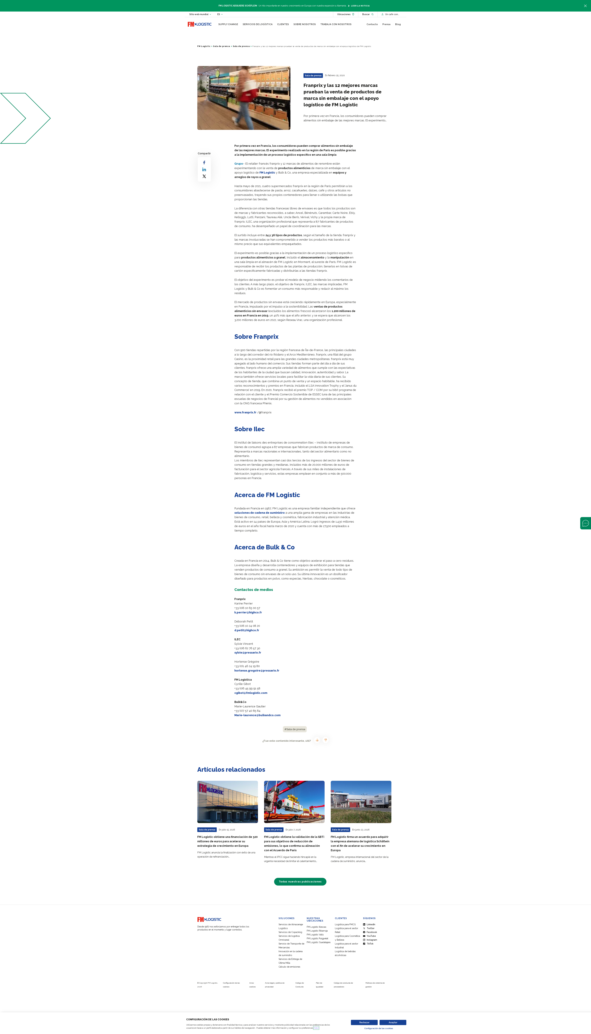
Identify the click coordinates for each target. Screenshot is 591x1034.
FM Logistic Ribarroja (317, 931)
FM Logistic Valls (315, 934)
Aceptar (393, 1022)
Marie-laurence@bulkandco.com (257, 715)
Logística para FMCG (345, 924)
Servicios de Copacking (290, 932)
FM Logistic (203, 46)
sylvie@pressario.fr (247, 652)
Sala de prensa (221, 46)
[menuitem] (228, 24)
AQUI (316, 1028)
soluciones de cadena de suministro (259, 512)
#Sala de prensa (294, 729)
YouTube (371, 936)
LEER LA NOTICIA (360, 6)
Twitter (370, 928)
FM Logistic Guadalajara (318, 942)
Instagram (372, 940)
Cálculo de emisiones (289, 967)
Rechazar (364, 1022)
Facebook (372, 932)
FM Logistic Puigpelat (317, 938)
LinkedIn (371, 924)
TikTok (370, 943)
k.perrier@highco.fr (248, 612)
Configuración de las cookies (378, 1028)
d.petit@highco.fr (246, 630)
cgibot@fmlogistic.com (250, 692)
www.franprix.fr (245, 412)
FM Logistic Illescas (316, 927)
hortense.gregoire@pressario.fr (256, 670)
